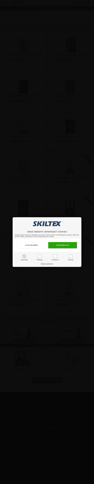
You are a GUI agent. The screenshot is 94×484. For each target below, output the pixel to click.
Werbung (40, 260)
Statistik (70, 260)
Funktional (55, 260)
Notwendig (24, 260)
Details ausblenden (47, 264)
